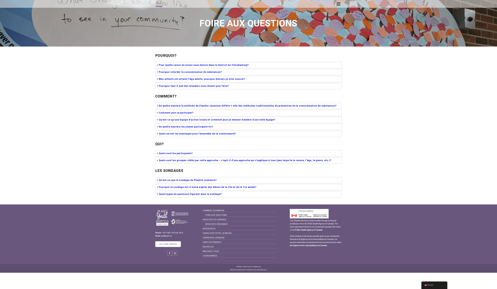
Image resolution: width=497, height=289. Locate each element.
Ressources (209, 229)
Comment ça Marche (214, 210)
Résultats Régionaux (216, 224)
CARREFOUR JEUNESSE (214, 238)
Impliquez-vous (211, 251)
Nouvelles (208, 247)
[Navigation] (338, 4)
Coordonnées (210, 256)
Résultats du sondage (214, 220)
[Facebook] (169, 253)
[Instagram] (175, 253)
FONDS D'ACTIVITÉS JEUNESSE (217, 233)
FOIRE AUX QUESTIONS (216, 215)
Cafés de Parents (212, 242)
